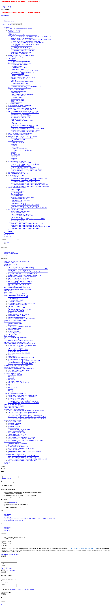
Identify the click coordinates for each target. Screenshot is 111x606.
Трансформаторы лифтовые (16, 172)
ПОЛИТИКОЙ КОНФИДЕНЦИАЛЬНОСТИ (83, 548)
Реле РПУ (14, 156)
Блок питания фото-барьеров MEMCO (19, 61)
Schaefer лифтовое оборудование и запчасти (21, 55)
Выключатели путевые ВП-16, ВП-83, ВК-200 (24, 71)
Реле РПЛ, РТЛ (15, 155)
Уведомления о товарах (11, 253)
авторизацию (13, 502)
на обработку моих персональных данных (22, 589)
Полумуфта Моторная (17, 191)
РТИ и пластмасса (16, 102)
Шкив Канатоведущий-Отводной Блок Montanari (25, 180)
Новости (6, 528)
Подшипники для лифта (18, 139)
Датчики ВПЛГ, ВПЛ (17, 74)
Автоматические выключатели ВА (21, 64)
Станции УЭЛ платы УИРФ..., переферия (23, 167)
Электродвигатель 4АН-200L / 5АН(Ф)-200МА (25, 206)
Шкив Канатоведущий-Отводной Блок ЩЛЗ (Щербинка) (28, 183)
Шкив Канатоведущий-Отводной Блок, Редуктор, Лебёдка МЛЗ (30, 186)
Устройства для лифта (17, 220)
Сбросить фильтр (6, 478)
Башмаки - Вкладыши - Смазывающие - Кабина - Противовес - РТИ (31, 36)
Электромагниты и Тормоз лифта (17, 222)
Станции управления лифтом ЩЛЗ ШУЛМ (24, 131)
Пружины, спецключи (17, 99)
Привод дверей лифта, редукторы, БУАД (20, 133)
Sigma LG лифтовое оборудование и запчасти (21, 56)
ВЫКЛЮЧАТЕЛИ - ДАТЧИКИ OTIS (22, 38)
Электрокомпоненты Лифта (16, 209)
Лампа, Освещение (16, 217)
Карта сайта (7, 530)
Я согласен (18, 589)
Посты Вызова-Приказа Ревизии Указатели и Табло (23, 111)
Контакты (7, 234)
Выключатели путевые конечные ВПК (22, 72)
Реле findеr (14, 144)
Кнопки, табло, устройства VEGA (21, 117)
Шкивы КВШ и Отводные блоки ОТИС (23, 50)
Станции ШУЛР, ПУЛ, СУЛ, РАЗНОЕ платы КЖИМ (26, 170)
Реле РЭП (14, 159)
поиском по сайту (19, 506)
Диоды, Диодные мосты (18, 212)
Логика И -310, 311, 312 (18, 142)
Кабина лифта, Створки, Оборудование (23, 94)
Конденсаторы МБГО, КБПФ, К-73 (21, 214)
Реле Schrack (15, 147)
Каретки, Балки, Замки (18, 95)
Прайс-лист (7, 527)
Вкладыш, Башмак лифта (18, 91)
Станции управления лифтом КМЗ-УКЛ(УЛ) (24, 125)
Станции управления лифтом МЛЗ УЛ (22, 127)
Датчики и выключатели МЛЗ (20, 75)
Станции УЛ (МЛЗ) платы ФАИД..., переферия (25, 164)
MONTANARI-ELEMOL (18, 189)
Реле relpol (14, 145)
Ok (1, 604)
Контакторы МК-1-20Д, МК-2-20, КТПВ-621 (24, 215)
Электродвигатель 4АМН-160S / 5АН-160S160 (25, 205)
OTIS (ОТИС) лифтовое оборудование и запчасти (22, 35)
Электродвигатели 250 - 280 (19, 198)
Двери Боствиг (15, 92)
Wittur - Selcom (12, 60)
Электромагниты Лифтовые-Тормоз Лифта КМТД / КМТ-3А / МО (30, 226)
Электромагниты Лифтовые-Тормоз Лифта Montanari (27, 223)
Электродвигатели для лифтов (17, 187)
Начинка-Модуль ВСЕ (17, 119)
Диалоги (6, 255)
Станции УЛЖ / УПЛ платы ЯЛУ (21, 166)
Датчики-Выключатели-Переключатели (19, 63)
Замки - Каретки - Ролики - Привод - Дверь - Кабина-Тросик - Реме (31, 39)
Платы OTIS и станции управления (21, 46)
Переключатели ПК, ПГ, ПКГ (20, 83)
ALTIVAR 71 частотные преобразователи (20, 28)
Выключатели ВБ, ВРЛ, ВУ (19, 67)
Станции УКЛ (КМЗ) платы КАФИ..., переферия (25, 162)
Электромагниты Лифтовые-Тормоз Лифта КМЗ (25, 225)
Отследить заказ (9, 252)
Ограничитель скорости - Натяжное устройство (25, 44)
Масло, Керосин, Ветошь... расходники (19, 105)
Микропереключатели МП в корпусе (22, 81)
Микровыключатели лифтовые (17, 106)
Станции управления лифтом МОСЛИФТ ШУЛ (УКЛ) (27, 128)
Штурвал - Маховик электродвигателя (22, 197)
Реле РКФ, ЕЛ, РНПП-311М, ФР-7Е (21, 150)
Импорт (13, 80)
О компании (7, 236)
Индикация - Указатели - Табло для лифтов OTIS (25, 41)
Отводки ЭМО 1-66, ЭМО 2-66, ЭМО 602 (20, 109)
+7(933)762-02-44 (6, 7)
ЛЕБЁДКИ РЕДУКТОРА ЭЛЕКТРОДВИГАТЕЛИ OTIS (27, 42)
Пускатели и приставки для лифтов (18, 134)
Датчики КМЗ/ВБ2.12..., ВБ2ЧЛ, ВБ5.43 (23, 77)
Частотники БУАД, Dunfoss (16, 175)
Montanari (10, 33)
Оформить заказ (9, 21)
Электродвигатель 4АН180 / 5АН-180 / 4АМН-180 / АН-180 (29, 208)
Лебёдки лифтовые (13, 103)
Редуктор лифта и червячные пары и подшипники (22, 136)
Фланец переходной (17, 195)
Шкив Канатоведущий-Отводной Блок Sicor (24, 181)
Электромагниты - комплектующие (21, 52)
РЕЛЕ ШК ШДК (16, 124)
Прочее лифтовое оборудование (20, 85)
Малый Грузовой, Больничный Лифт (22, 138)
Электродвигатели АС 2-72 (19, 203)
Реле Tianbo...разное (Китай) (19, 148)
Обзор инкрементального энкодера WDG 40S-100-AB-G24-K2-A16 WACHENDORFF (29, 518)
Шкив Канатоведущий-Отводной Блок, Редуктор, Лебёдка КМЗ (30, 184)
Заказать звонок (5, 592)
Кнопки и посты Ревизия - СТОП (21, 116)
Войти (3, 570)
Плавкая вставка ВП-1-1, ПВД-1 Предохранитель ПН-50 (28, 219)
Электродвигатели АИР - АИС (20, 201)
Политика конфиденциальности (13, 520)
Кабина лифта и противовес (16, 89)
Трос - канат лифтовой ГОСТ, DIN (18, 173)
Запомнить (5, 567)
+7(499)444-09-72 (6, 6)
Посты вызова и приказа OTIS (20, 47)
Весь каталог (8, 27)
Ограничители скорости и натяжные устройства (22, 108)
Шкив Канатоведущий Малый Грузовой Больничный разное (29, 178)
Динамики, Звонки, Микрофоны (20, 211)
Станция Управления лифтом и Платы (19, 161)
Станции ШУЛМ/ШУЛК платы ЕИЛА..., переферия (26, 169)
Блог (2, 480)
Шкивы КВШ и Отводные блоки (17, 177)
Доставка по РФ (9, 233)
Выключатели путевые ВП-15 (20, 69)
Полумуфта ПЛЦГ (16, 192)
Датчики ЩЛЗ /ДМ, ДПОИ (19, 78)
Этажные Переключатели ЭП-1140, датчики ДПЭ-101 (27, 86)
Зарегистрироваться (11, 570)
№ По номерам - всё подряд (19, 53)
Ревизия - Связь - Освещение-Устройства (23, 49)
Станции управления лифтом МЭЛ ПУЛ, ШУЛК (25, 130)
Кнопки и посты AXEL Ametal (20, 114)
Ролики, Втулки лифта (17, 100)
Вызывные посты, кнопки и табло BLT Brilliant (25, 113)
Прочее (10, 231)
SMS (2, 568)
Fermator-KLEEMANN (14, 30)
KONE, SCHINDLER (14, 32)
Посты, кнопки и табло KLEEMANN (22, 120)
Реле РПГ (14, 153)
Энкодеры (11, 230)
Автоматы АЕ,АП (16, 66)
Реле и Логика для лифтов (15, 141)
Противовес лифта (16, 97)
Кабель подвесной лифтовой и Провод (19, 88)
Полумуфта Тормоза (17, 194)
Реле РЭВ (14, 158)
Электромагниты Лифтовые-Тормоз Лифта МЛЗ (25, 228)
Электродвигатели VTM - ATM (20, 200)
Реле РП (13, 152)
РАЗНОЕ (13, 122)
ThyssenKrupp (12, 58)
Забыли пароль (8, 568)
